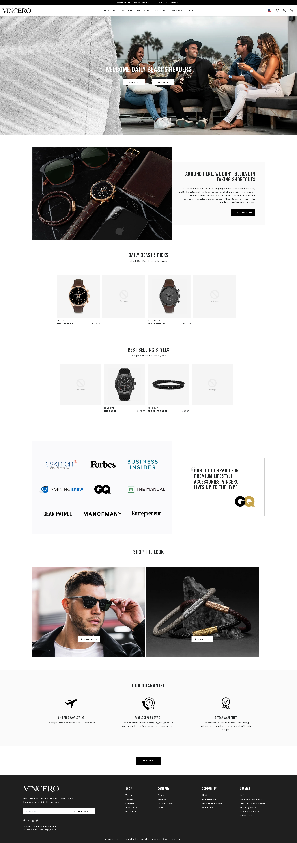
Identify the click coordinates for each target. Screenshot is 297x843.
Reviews (162, 799)
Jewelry (129, 799)
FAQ (242, 795)
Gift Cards (130, 811)
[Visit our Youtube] (33, 820)
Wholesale (207, 807)
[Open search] (277, 10)
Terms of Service (109, 839)
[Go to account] (284, 10)
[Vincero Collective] (16, 9)
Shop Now (148, 760)
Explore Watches (243, 212)
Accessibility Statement (148, 839)
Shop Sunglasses (89, 639)
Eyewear (129, 803)
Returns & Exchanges (251, 799)
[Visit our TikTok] (37, 820)
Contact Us (246, 815)
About (161, 795)
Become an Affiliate (212, 803)
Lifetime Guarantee (250, 811)
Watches (129, 795)
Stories (205, 795)
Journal (161, 807)
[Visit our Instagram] (28, 820)
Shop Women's (163, 82)
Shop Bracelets (202, 639)
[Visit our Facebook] (24, 820)
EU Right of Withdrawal (252, 803)
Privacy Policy (127, 839)
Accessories (131, 807)
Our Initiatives (165, 803)
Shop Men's (134, 82)
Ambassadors (209, 799)
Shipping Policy (248, 807)
